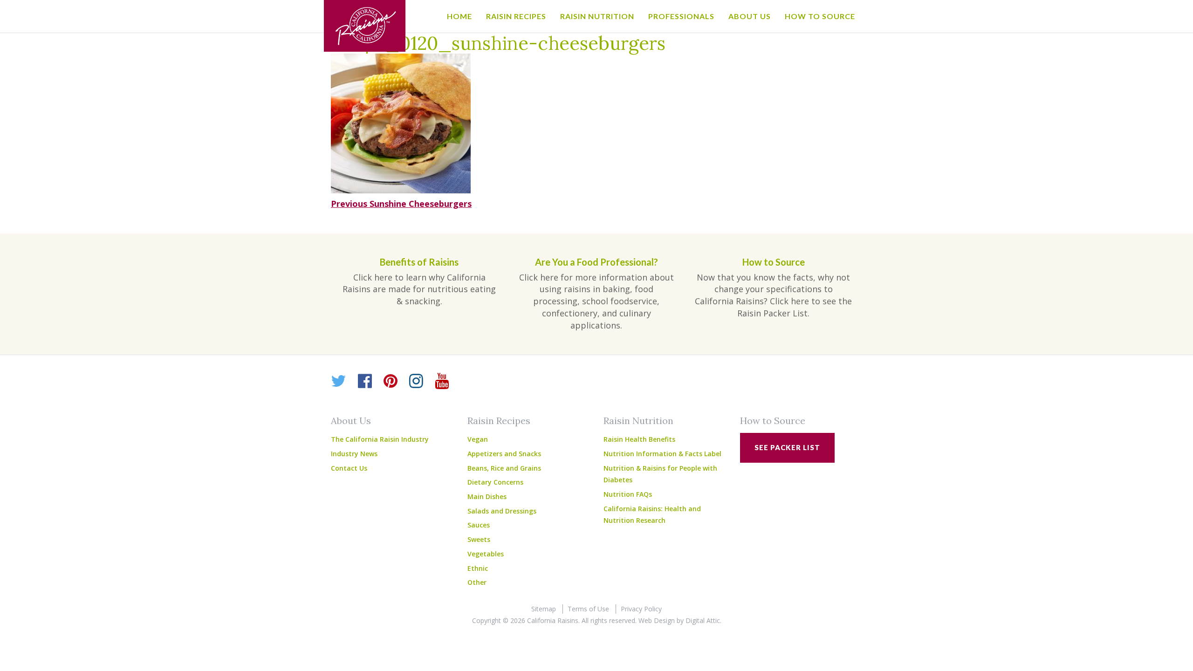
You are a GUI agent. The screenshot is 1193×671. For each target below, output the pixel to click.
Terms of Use (588, 608)
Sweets (478, 539)
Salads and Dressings (501, 511)
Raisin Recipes (516, 16)
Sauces (478, 524)
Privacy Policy (641, 608)
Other (477, 582)
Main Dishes (487, 496)
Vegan (477, 439)
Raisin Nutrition (597, 16)
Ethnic (477, 568)
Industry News (354, 453)
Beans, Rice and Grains (504, 468)
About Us (749, 16)
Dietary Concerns (495, 482)
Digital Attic (703, 620)
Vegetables (485, 553)
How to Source (820, 16)
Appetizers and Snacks (504, 453)
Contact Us (349, 468)
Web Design (656, 620)
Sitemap (543, 608)
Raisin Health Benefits (639, 439)
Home (459, 16)
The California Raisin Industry (380, 439)
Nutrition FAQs (627, 494)
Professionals (681, 16)
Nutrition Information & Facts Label (662, 453)
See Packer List (787, 447)
